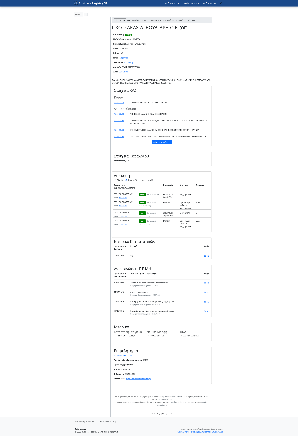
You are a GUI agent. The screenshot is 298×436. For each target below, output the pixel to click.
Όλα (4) (120, 180)
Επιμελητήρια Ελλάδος (85, 421)
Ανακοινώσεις (168, 20)
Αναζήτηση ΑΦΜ (191, 3)
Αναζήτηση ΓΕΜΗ (172, 3)
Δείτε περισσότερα (161, 142)
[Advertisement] (97, 52)
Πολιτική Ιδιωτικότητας (200, 432)
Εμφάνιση (124, 58)
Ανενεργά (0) (147, 180)
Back (79, 14)
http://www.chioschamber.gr (138, 378)
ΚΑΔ (128, 20)
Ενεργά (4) (132, 180)
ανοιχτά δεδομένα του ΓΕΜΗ (170, 396)
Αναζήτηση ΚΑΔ (209, 3)
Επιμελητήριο (190, 20)
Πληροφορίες (120, 20)
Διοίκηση (145, 20)
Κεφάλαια (136, 20)
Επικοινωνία (217, 432)
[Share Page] (86, 14)
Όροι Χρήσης (183, 432)
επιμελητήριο (166, 399)
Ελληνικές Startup (108, 421)
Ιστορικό (179, 20)
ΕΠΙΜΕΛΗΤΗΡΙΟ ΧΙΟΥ (123, 355)
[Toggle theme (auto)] (221, 3)
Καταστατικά (156, 20)
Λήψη (206, 255)
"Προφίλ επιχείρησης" (178, 402)
